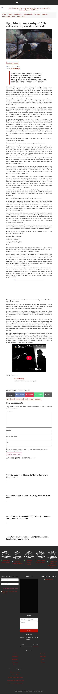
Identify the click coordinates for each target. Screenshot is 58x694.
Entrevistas (28, 14)
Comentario (10, 411)
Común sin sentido (15, 672)
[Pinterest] (21, 3)
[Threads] (13, 3)
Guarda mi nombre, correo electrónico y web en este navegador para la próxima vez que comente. (26, 450)
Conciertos (18, 14)
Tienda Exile (21, 17)
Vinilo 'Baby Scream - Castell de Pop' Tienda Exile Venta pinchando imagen (40, 554)
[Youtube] (25, 3)
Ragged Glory (15, 674)
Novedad (31, 399)
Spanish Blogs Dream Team (15, 677)
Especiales (6, 17)
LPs (26, 399)
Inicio (4, 14)
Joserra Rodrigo (15, 68)
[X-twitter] (6, 3)
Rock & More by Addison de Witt (15, 680)
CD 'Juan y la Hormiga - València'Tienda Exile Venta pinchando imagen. (17, 555)
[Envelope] (32, 3)
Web (7, 442)
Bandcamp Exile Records (48, 576)
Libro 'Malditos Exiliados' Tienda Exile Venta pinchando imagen (29, 554)
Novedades (15, 656)
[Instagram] (10, 3)
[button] (46, 3)
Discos (10, 14)
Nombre (9, 430)
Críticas (9, 63)
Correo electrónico (12, 436)
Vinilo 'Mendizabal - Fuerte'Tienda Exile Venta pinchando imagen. (6, 554)
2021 (12, 399)
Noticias (37, 14)
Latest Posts (14, 375)
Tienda (43, 662)
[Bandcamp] (29, 3)
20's (8, 399)
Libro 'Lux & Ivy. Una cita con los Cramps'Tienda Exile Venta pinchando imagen (52, 555)
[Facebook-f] (2, 3)
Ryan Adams (37, 399)
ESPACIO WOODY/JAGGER (15, 683)
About (8, 375)
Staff (13, 17)
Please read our (9, 592)
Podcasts (45, 14)
